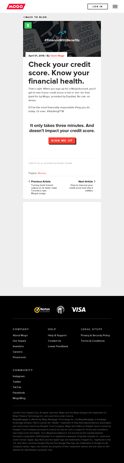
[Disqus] (62, 244)
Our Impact (19, 341)
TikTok (17, 387)
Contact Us (54, 341)
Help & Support (57, 335)
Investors (18, 346)
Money (42, 173)
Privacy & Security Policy (95, 335)
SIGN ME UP (62, 140)
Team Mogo (57, 56)
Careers (17, 352)
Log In (98, 6)
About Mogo (20, 335)
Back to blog (36, 17)
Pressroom (19, 357)
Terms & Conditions (93, 341)
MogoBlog (19, 398)
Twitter (17, 382)
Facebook (19, 392)
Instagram (19, 376)
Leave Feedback (58, 346)
